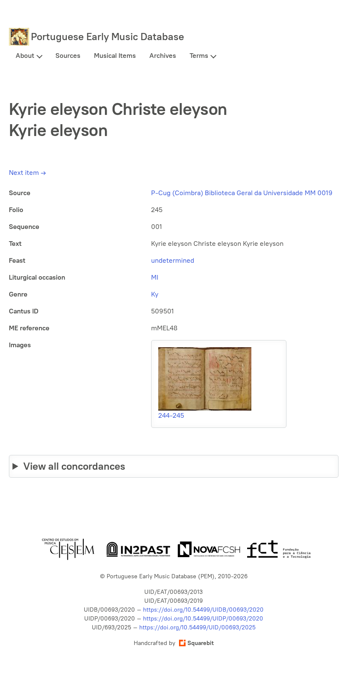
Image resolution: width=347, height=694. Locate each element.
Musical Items (115, 56)
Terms (199, 56)
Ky (154, 294)
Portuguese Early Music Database (107, 36)
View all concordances (74, 466)
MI (154, 277)
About (25, 56)
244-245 (171, 415)
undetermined (172, 260)
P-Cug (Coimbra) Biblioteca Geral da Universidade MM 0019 (242, 193)
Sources (67, 56)
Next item (27, 173)
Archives (162, 56)
